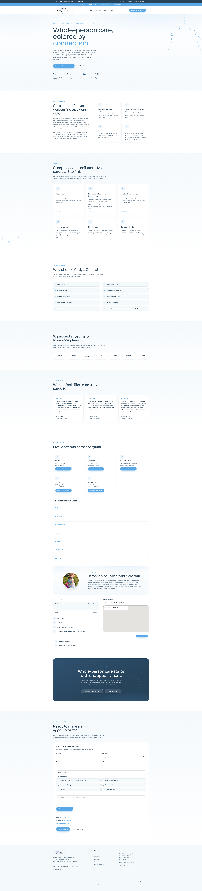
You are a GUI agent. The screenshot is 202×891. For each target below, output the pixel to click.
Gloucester (59, 516)
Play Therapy (63, 789)
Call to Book (62, 829)
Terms (131, 881)
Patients (106, 10)
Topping (58, 533)
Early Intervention (109, 785)
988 (74, 645)
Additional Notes (60, 794)
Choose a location (108, 599)
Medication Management (111, 780)
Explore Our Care (83, 66)
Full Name (58, 753)
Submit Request (64, 809)
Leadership (58, 558)
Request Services (99, 864)
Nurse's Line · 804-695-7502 (88, 4)
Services (98, 10)
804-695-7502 (69, 627)
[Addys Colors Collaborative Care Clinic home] (65, 10)
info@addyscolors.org (140, 1)
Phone (103, 761)
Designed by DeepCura (101, 884)
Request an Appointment (137, 10)
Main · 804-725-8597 (127, 1)
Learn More (59, 211)
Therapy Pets (59, 550)
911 (71, 641)
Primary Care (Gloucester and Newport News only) (73, 780)
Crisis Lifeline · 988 (105, 4)
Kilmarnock (58, 541)
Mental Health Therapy (66, 785)
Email (57, 761)
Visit (112, 10)
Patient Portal (146, 881)
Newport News (60, 525)
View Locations (78, 829)
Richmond (58, 508)
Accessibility (138, 881)
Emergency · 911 (119, 4)
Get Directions (141, 636)
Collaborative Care (110, 789)
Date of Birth (105, 753)
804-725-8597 (61, 618)
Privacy (126, 881)
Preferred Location (61, 769)
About (91, 10)
